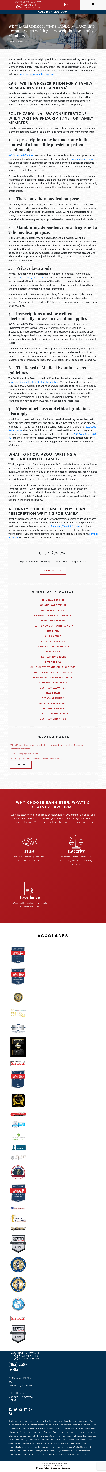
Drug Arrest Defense (53, 610)
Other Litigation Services (53, 713)
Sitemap (66, 1468)
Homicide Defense (53, 620)
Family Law (53, 651)
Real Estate (53, 693)
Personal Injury (53, 698)
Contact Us (53, 570)
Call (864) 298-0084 (53, 11)
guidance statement (83, 159)
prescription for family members (36, 74)
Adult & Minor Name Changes (53, 672)
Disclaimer (56, 1468)
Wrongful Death (53, 708)
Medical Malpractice (53, 703)
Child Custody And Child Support (53, 667)
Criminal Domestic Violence (53, 615)
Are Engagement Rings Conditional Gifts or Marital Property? (36, 758)
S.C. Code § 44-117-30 (32, 277)
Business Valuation (53, 688)
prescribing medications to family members (35, 382)
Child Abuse (53, 636)
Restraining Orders (53, 657)
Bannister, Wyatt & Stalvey (65, 526)
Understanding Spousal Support (24, 753)
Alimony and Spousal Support (53, 677)
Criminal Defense (53, 600)
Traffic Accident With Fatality (53, 626)
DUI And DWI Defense (53, 605)
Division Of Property (53, 682)
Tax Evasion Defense (53, 641)
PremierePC (58, 1465)
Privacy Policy (42, 1468)
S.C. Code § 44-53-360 (20, 155)
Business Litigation (53, 719)
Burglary (53, 631)
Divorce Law (53, 662)
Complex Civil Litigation (53, 646)
